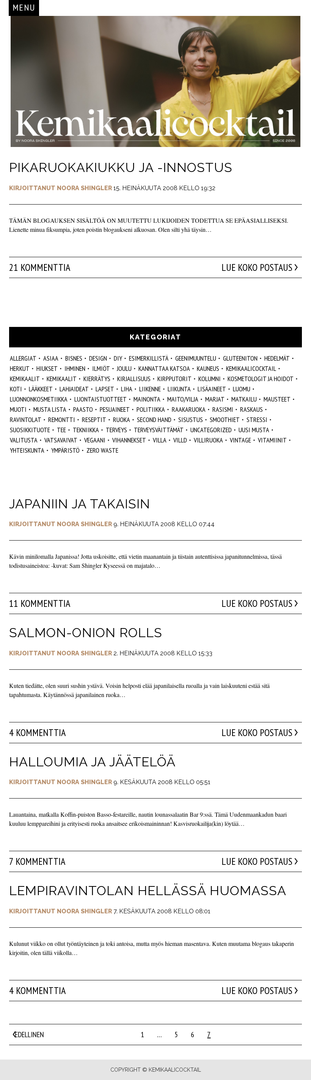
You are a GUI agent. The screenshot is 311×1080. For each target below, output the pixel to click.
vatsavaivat (60, 440)
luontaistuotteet (100, 399)
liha (126, 388)
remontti (61, 419)
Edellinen (29, 1034)
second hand (154, 419)
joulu (124, 368)
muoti (18, 409)
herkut (20, 368)
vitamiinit (272, 440)
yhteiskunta (27, 450)
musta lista (49, 409)
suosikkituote (30, 429)
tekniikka (86, 429)
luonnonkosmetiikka (39, 399)
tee (61, 429)
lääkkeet (41, 388)
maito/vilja (182, 399)
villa (159, 440)
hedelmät (277, 358)
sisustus (190, 419)
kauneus (208, 368)
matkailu (244, 399)
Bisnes (73, 358)
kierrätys (96, 378)
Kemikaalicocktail (251, 368)
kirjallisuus (134, 378)
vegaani (94, 440)
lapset (105, 388)
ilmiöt (101, 368)
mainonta (147, 399)
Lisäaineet (212, 388)
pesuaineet (115, 409)
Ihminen (74, 368)
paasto (83, 409)
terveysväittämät (159, 429)
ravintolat (25, 419)
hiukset (47, 368)
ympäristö (65, 450)
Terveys (116, 429)
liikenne (150, 388)
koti (16, 388)
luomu (241, 388)
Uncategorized (211, 429)
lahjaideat (74, 388)
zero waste (102, 450)
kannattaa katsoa (164, 368)
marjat (215, 399)
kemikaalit (25, 378)
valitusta (24, 440)
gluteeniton (240, 358)
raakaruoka (189, 409)
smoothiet (225, 419)
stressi (257, 419)
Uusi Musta (254, 429)
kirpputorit (174, 378)
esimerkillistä (148, 358)
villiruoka (208, 440)
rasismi (222, 409)
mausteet (277, 399)
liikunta (179, 388)
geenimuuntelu (195, 358)
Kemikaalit (62, 378)
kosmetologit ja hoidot (261, 378)
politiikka (151, 409)
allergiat (23, 358)
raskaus (251, 409)
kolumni (209, 378)
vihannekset (129, 440)
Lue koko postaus (256, 267)
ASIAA (50, 358)
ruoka (121, 419)
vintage (240, 440)
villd (180, 440)
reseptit (94, 419)
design (98, 358)
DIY (118, 358)
